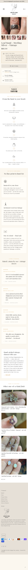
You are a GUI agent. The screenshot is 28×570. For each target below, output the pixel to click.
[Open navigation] (4, 9)
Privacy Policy (4, 497)
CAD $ (3, 535)
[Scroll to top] (25, 567)
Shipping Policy (4, 501)
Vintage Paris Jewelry (14, 550)
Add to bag (15, 66)
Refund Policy (4, 499)
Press (2, 495)
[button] (3, 37)
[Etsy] (5, 546)
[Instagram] (4, 546)
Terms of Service (5, 503)
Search (2, 493)
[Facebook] (2, 546)
